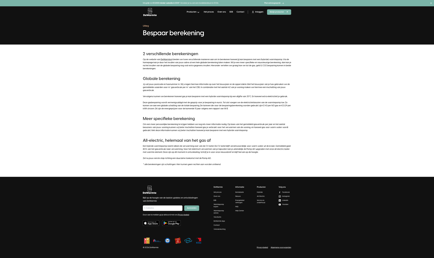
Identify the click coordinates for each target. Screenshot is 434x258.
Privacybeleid (183, 215)
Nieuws (238, 196)
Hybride (260, 192)
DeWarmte (154, 248)
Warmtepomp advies (219, 212)
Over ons (221, 12)
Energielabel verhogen (239, 202)
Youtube (285, 204)
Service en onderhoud (261, 202)
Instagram (286, 196)
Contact (240, 12)
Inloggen (259, 12)
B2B (231, 12)
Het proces (209, 12)
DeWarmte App (219, 221)
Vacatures (217, 217)
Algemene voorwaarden (281, 248)
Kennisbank (239, 192)
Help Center (239, 211)
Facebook (286, 192)
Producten (192, 12)
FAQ (236, 207)
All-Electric (261, 196)
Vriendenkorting (219, 229)
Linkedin (285, 200)
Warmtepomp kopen (219, 206)
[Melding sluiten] (431, 3)
